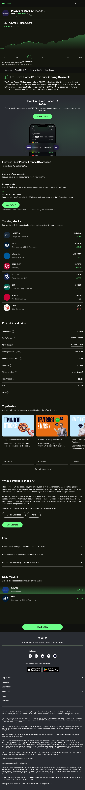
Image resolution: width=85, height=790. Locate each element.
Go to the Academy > (43, 469)
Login (74, 3)
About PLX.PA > (21, 70)
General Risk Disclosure (9, 763)
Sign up (4, 62)
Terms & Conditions (22, 763)
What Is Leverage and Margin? (50, 440)
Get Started (12, 525)
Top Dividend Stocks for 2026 (16, 440)
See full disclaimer (53, 754)
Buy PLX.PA (42, 116)
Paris (34, 515)
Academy (51, 210)
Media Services (14, 515)
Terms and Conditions (41, 754)
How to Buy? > (36, 70)
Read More (8, 461)
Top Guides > (50, 70)
